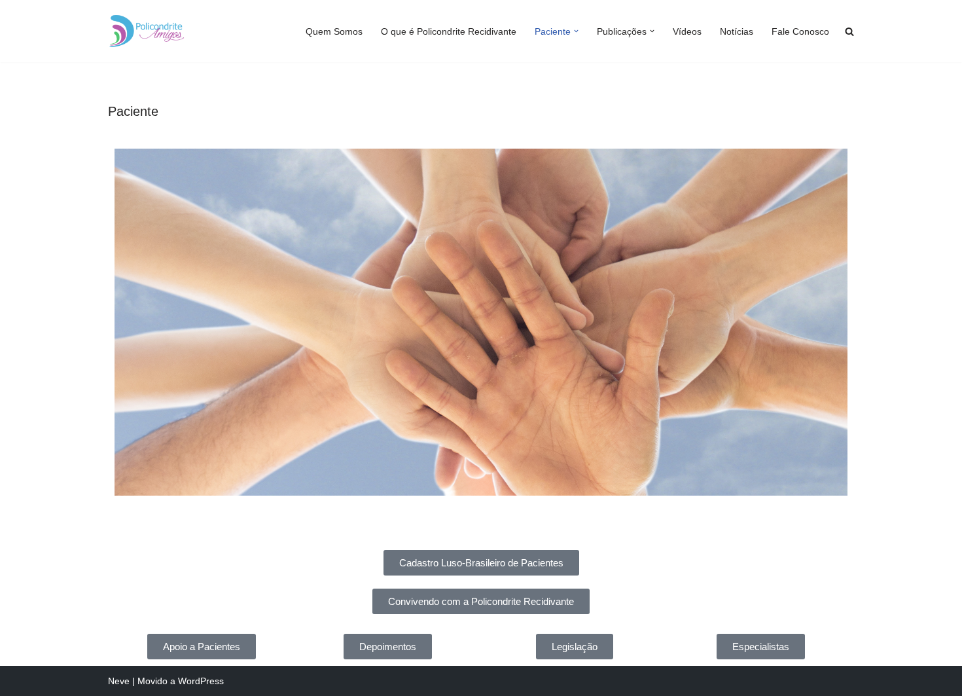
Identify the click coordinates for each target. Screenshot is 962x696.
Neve (119, 681)
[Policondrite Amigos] (147, 31)
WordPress (201, 681)
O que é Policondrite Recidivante (448, 31)
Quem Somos (334, 31)
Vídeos (687, 31)
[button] (576, 31)
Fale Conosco (800, 31)
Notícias (736, 31)
